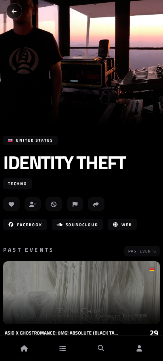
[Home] (24, 348)
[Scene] (62, 348)
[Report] (75, 204)
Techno (17, 184)
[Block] (53, 204)
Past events (142, 251)
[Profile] (139, 348)
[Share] (96, 204)
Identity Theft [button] (64, 162)
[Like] (11, 204)
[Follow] (33, 204)
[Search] (101, 348)
